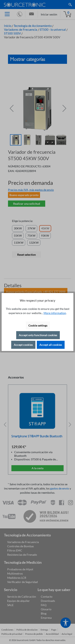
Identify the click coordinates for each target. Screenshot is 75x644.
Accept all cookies (50, 344)
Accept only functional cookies (38, 335)
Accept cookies (23, 344)
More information (55, 313)
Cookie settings (37, 325)
